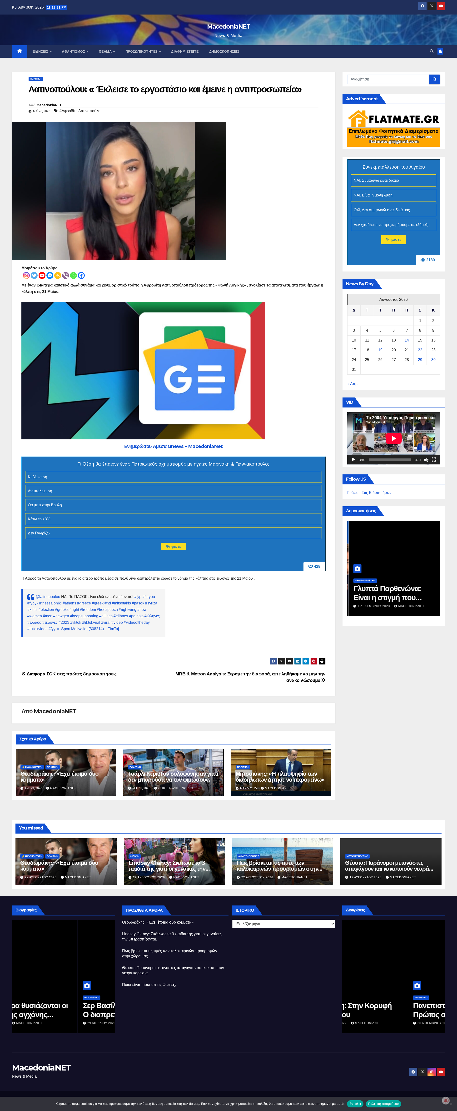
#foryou (148, 597)
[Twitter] (34, 275)
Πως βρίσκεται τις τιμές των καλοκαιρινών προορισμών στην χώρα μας (277, 868)
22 (420, 350)
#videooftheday (137, 622)
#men (47, 616)
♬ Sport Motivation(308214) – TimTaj (87, 629)
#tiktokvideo (37, 629)
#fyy (52, 629)
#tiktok (75, 622)
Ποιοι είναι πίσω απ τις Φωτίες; (149, 985)
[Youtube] (42, 275)
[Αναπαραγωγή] (353, 459)
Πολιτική (35, 78)
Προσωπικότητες (142, 51)
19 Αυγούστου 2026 (366, 877)
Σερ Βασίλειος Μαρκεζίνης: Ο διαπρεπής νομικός (61, 1010)
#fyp (137, 597)
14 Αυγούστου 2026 (403, 606)
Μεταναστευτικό (357, 856)
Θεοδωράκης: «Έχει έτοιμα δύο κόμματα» (59, 776)
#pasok (138, 603)
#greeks (62, 610)
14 (407, 340)
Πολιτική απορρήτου (383, 1104)
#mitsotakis (121, 603)
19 (380, 350)
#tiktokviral (91, 622)
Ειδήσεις (41, 51)
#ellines (106, 616)
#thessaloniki (50, 603)
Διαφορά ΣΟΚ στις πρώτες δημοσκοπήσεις (71, 673)
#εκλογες (50, 622)
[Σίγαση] (426, 459)
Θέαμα (106, 51)
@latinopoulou (47, 597)
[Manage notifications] (446, 1100)
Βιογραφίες (26, 997)
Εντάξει (355, 1104)
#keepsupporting (84, 616)
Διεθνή (134, 856)
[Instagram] (26, 275)
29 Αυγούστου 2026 (41, 877)
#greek (98, 603)
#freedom (88, 610)
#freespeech (107, 610)
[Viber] (65, 275)
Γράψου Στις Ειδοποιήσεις (369, 493)
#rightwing (127, 610)
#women (34, 616)
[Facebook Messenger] (49, 275)
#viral (105, 622)
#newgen (61, 616)
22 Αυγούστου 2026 (257, 877)
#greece (84, 603)
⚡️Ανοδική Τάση (32, 767)
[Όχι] (451, 1103)
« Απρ (352, 384)
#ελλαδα (34, 622)
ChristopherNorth (175, 788)
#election (46, 610)
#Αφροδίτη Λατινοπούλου (81, 111)
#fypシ (32, 603)
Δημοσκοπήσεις (224, 51)
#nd (107, 603)
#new (142, 610)
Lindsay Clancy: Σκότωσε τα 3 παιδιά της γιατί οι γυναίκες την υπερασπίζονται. (167, 868)
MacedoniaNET (228, 26)
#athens (69, 603)
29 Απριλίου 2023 (36, 1023)
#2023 (64, 622)
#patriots (136, 616)
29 (420, 360)
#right (74, 610)
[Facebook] (81, 275)
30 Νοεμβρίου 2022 (368, 1023)
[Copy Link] (57, 275)
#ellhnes (121, 616)
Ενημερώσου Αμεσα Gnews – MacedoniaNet (173, 446)
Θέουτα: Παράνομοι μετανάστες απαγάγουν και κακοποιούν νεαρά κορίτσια (387, 868)
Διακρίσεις (355, 997)
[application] (393, 438)
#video (117, 622)
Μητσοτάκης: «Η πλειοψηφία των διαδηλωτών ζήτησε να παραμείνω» (280, 776)
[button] (432, 51)
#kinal (32, 610)
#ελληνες (152, 616)
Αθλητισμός (74, 51)
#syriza (151, 603)
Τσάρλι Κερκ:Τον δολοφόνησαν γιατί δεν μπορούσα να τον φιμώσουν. (173, 776)
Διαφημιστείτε (185, 51)
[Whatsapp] (73, 275)
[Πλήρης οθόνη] (434, 459)
